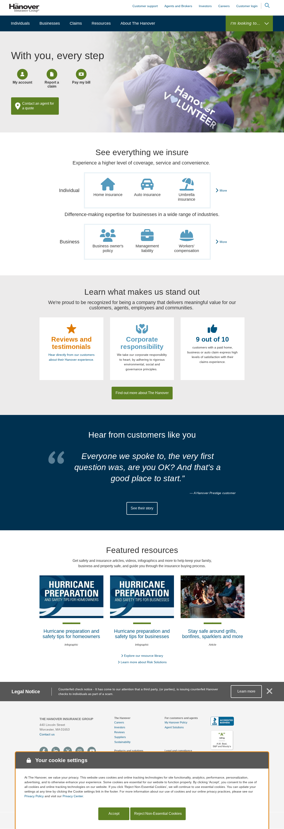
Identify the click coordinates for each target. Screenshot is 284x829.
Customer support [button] (145, 6)
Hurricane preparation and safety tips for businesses (142, 633)
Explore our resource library (143, 655)
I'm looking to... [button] (246, 23)
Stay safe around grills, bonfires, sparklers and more (212, 633)
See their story (142, 508)
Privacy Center (73, 796)
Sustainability (122, 742)
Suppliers (120, 737)
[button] (267, 6)
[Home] (24, 7)
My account (22, 82)
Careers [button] (224, 6)
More (223, 190)
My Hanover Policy (176, 722)
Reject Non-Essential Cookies (158, 813)
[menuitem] (20, 23)
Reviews (119, 732)
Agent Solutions (174, 727)
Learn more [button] (246, 691)
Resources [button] (101, 23)
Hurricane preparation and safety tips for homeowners (71, 633)
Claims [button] (76, 23)
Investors (205, 6)
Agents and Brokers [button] (178, 6)
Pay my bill (81, 82)
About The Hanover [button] (137, 23)
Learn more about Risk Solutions (144, 662)
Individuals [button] (20, 23)
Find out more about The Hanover (142, 393)
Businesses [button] (49, 23)
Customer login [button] (247, 6)
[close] (269, 693)
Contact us (47, 734)
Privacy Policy (34, 796)
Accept (113, 813)
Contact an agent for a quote (38, 106)
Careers (119, 722)
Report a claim (52, 84)
